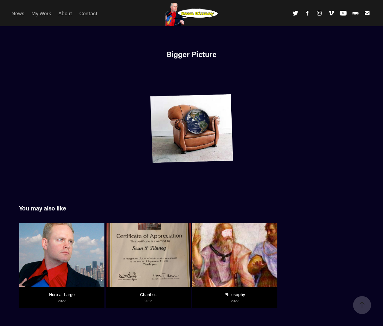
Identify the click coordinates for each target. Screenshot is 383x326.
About (65, 13)
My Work (41, 13)
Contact (88, 13)
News (17, 13)
